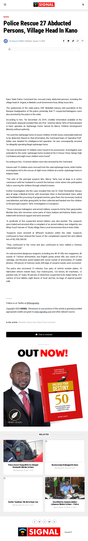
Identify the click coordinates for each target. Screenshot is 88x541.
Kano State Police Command (44, 322)
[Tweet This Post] (68, 41)
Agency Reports (59, 507)
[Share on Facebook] (64, 41)
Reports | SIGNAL (18, 41)
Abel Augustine (18, 470)
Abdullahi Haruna (25, 322)
